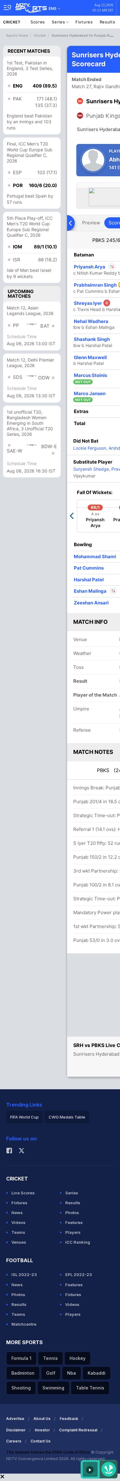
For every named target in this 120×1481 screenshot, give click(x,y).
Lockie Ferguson (89, 448)
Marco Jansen (90, 393)
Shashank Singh (92, 339)
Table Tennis (90, 1387)
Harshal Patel (89, 580)
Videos (18, 1222)
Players (73, 1232)
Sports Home (17, 35)
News (17, 1212)
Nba (71, 1373)
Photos (72, 1212)
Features (74, 1222)
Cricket (12, 22)
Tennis (50, 1358)
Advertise (15, 1418)
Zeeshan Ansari (91, 603)
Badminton (22, 1373)
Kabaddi (97, 1373)
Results (107, 21)
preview (91, 223)
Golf (50, 1373)
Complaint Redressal (78, 1430)
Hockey (78, 1358)
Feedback (69, 1418)
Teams (18, 1232)
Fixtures (84, 21)
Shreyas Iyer (91, 303)
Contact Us (40, 1441)
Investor (42, 1430)
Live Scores (23, 1192)
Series (59, 21)
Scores (37, 21)
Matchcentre (23, 1324)
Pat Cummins (89, 568)
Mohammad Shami (95, 556)
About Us (42, 1418)
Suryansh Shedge (91, 469)
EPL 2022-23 (78, 1274)
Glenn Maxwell (90, 357)
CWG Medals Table (67, 1117)
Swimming (53, 1387)
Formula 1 (21, 1358)
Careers (13, 1441)
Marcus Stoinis (90, 375)
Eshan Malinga (90, 591)
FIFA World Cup (24, 1117)
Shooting (21, 1387)
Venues (18, 1242)
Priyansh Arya (94, 267)
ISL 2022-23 (24, 1274)
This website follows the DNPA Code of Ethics (48, 1452)
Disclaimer (16, 1430)
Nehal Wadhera (91, 321)
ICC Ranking (77, 1242)
